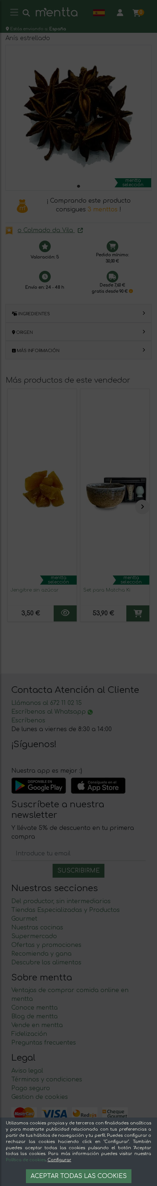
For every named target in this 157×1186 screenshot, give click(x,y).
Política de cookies (26, 1160)
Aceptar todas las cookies (79, 1176)
